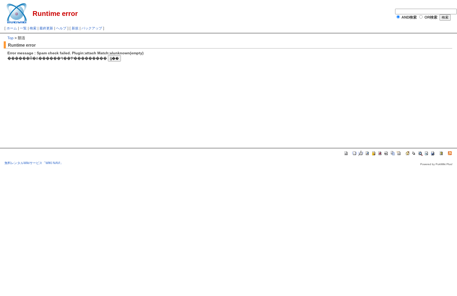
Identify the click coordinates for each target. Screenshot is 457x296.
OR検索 (430, 17)
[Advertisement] (51, 100)
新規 (75, 28)
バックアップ (91, 28)
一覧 (23, 28)
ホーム (12, 28)
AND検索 (409, 17)
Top (10, 38)
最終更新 (46, 28)
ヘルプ (61, 28)
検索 (33, 28)
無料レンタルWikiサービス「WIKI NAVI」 (33, 163)
